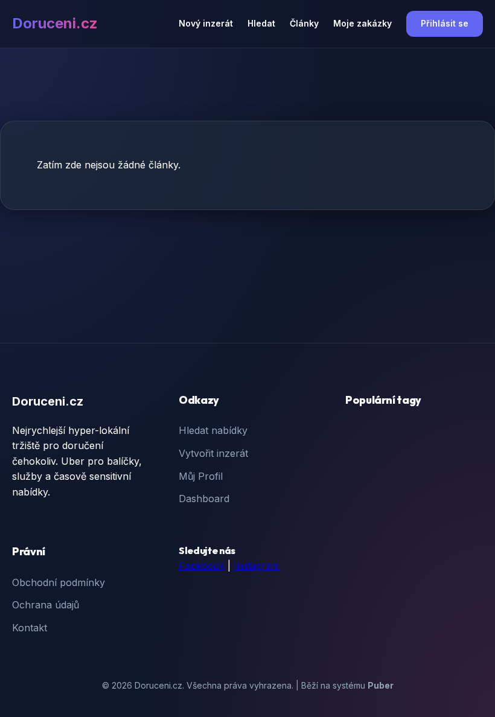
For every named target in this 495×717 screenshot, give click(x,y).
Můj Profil (201, 476)
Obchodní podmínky (58, 582)
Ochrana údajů (45, 605)
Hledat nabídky (213, 430)
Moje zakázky (362, 23)
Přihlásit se (444, 23)
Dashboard (204, 498)
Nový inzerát (206, 23)
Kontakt (29, 628)
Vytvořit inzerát (213, 453)
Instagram (256, 565)
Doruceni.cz (55, 23)
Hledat (261, 23)
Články (304, 23)
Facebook (202, 565)
